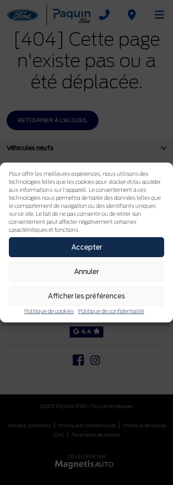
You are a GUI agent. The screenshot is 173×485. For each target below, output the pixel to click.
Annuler (86, 272)
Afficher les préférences (86, 296)
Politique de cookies (49, 311)
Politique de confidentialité (111, 311)
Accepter (86, 247)
